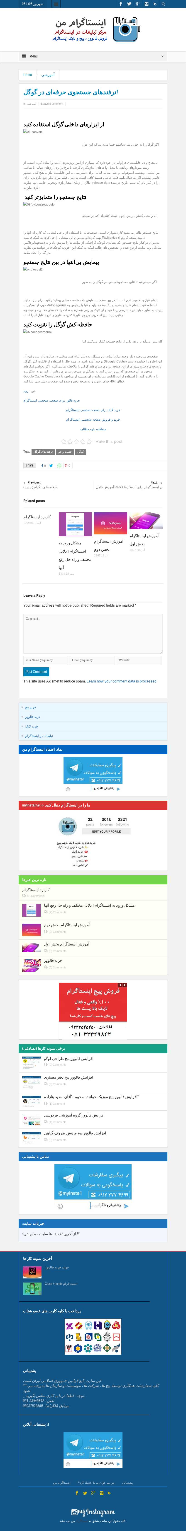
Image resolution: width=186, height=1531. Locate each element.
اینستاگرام (82, 1521)
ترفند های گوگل (43, 452)
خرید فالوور (33, 717)
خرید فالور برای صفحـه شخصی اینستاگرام (51, 400)
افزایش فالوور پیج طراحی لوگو (68, 1059)
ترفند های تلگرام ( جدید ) (40, 485)
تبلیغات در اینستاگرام (39, 736)
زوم (26, 391)
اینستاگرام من (62, 1483)
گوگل (80, 452)
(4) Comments (57, 1122)
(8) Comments (57, 951)
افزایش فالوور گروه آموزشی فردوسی (74, 1115)
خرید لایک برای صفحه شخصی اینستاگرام (93, 410)
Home (27, 74)
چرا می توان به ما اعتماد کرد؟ (96, 1483)
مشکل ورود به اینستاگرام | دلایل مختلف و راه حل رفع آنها (89, 905)
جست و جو (65, 452)
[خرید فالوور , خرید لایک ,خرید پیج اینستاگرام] (93, 29)
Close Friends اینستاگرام (61, 1284)
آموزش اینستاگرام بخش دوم (67, 925)
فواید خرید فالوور (57, 1267)
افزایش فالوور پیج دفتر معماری (68, 1077)
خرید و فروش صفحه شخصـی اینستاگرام (93, 419)
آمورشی (48, 74)
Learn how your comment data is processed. (122, 681)
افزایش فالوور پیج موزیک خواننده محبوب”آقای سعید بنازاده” (91, 1097)
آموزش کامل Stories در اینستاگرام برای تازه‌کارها (129, 485)
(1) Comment (57, 1103)
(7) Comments (57, 912)
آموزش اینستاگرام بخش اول (66, 944)
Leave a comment (52, 103)
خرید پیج (30, 707)
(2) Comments (57, 931)
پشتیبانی (127, 1483)
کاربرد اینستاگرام (37, 517)
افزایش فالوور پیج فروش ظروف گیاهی (75, 1133)
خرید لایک (31, 726)
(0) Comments (35, 896)
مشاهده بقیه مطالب (93, 429)
